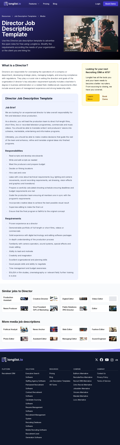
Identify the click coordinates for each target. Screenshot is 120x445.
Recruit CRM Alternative (82, 381)
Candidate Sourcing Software (33, 402)
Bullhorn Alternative (80, 373)
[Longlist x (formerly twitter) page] (96, 359)
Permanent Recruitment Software (35, 386)
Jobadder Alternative (81, 388)
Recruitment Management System (35, 417)
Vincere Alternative (80, 392)
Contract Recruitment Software (34, 394)
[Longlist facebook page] (101, 359)
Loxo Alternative (79, 400)
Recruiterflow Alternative (82, 377)
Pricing (46, 4)
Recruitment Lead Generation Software (34, 435)
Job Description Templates (25, 16)
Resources (6, 16)
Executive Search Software (32, 375)
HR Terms (53, 385)
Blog (55, 4)
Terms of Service (104, 381)
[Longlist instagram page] (112, 359)
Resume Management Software (34, 409)
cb (116, 360)
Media (42, 16)
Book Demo (110, 4)
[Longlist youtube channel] (107, 360)
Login (97, 4)
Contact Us (101, 373)
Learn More (90, 97)
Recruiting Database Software (33, 424)
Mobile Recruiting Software (36, 430)
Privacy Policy (102, 377)
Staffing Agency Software (35, 381)
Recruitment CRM (8, 373)
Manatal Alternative (80, 396)
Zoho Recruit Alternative (82, 385)
